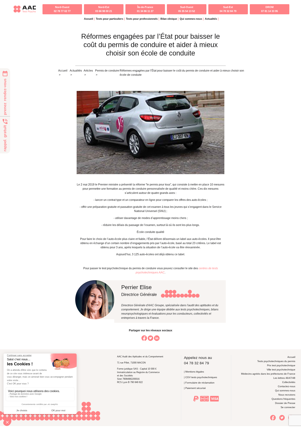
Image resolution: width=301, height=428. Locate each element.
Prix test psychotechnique (281, 365)
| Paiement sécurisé (195, 388)
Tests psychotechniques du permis (276, 361)
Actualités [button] (211, 18)
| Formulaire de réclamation (199, 382)
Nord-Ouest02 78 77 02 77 (62, 9)
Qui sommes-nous (285, 390)
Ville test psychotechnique (281, 369)
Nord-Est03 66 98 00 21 (103, 9)
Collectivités (288, 382)
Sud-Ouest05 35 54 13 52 (186, 9)
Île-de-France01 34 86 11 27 (145, 9)
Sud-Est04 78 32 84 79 (228, 9)
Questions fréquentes (283, 398)
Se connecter (288, 407)
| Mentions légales (194, 371)
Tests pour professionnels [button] (142, 18)
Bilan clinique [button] (168, 18)
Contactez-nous (286, 386)
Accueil (88, 18)
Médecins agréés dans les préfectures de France (268, 373)
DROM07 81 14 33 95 (269, 9)
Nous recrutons (286, 394)
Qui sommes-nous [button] (191, 18)
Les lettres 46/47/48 (284, 378)
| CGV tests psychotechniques (200, 377)
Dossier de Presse (285, 403)
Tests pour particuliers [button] (109, 18)
